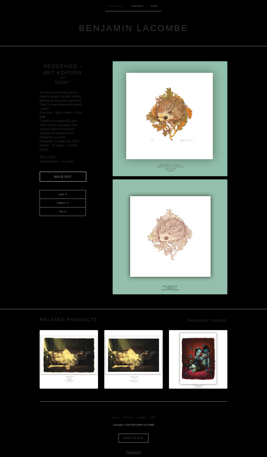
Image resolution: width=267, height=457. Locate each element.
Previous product (197, 320)
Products (116, 6)
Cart (154, 6)
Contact (137, 6)
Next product (219, 320)
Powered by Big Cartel (133, 452)
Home (115, 417)
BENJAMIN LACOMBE (133, 28)
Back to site (134, 438)
